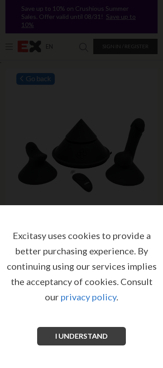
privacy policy (88, 296)
